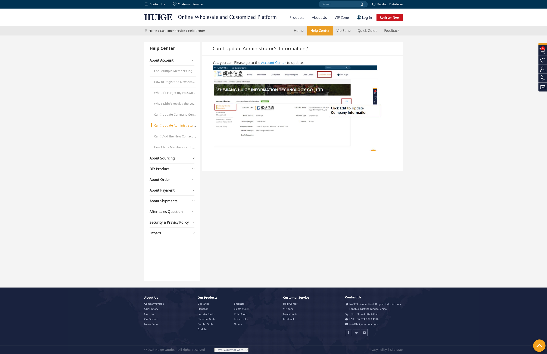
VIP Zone (342, 17)
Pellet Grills (240, 314)
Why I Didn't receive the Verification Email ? (185, 104)
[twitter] (356, 332)
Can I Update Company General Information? (186, 114)
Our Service (151, 319)
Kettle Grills (241, 319)
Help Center (320, 30)
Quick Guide (367, 30)
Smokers (239, 303)
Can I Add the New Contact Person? (179, 136)
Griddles (203, 329)
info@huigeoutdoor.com (363, 324)
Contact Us (157, 4)
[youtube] (364, 332)
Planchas (203, 309)
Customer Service (190, 4)
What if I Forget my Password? (175, 93)
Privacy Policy (377, 350)
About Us (319, 17)
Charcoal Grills (206, 319)
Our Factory (151, 309)
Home (153, 31)
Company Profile (154, 303)
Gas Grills (203, 303)
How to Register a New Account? (177, 82)
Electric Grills (242, 309)
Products (297, 17)
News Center (152, 324)
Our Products (207, 297)
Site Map (396, 350)
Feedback (392, 30)
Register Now (390, 17)
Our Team (150, 314)
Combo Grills (205, 324)
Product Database (390, 4)
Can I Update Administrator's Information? (185, 125)
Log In (367, 17)
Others (238, 324)
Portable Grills (206, 314)
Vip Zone (344, 30)
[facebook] (348, 332)
